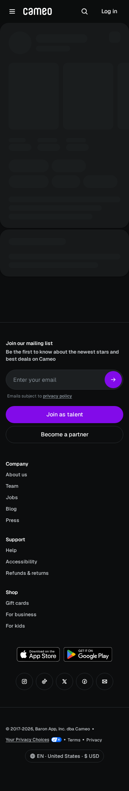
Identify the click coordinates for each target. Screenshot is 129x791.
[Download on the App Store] (38, 654)
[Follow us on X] (64, 681)
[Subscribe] (113, 379)
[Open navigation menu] (12, 11)
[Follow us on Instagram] (24, 681)
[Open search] (84, 11)
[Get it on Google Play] (88, 654)
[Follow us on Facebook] (84, 681)
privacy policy (57, 396)
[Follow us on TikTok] (44, 681)
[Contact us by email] (104, 681)
